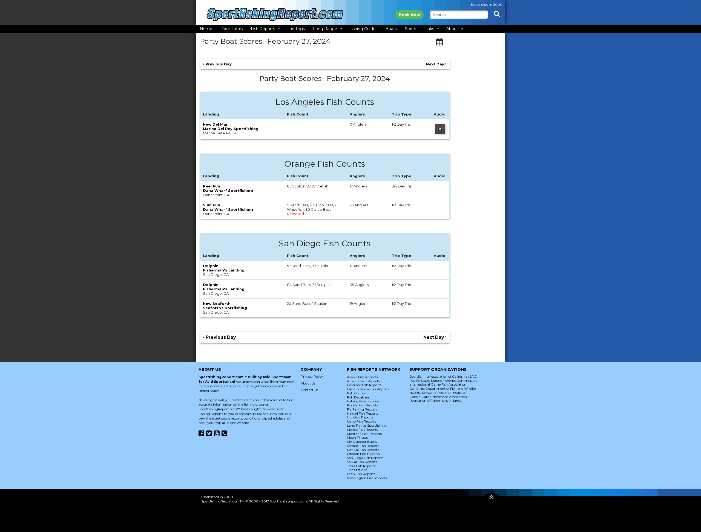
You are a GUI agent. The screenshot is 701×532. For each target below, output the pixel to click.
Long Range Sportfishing (367, 425)
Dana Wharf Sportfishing (228, 190)
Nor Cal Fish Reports (363, 450)
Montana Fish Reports (364, 434)
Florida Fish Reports (362, 405)
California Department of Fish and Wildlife (442, 388)
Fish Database (358, 397)
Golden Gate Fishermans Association (438, 397)
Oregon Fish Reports (363, 454)
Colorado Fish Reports (364, 385)
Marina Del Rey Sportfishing (230, 128)
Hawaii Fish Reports (362, 413)
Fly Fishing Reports (362, 409)
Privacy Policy (312, 376)
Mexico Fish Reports (362, 429)
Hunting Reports (360, 417)
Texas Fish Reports (361, 466)
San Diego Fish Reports (365, 458)
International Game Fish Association (437, 384)
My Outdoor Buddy (362, 442)
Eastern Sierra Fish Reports (368, 389)
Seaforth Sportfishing (225, 308)
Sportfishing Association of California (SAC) (443, 376)
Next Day (435, 64)
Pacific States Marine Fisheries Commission (443, 380)
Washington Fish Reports (367, 478)
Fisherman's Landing (224, 270)
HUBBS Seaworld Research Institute (437, 393)
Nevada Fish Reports (363, 446)
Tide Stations (357, 470)
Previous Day (218, 64)
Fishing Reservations (363, 401)
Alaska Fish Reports (362, 377)
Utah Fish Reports (361, 474)
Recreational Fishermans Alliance (435, 400)
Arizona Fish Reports (363, 381)
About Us (308, 383)
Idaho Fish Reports (361, 421)
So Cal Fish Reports (362, 462)
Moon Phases (357, 437)
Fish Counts (356, 393)
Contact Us (309, 390)
